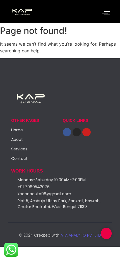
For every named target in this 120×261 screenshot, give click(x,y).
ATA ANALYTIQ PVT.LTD (80, 235)
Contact (19, 158)
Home (17, 130)
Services (19, 149)
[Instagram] (77, 132)
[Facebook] (67, 132)
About (17, 139)
